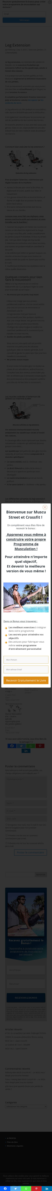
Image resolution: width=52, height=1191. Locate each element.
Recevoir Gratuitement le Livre (26, 680)
